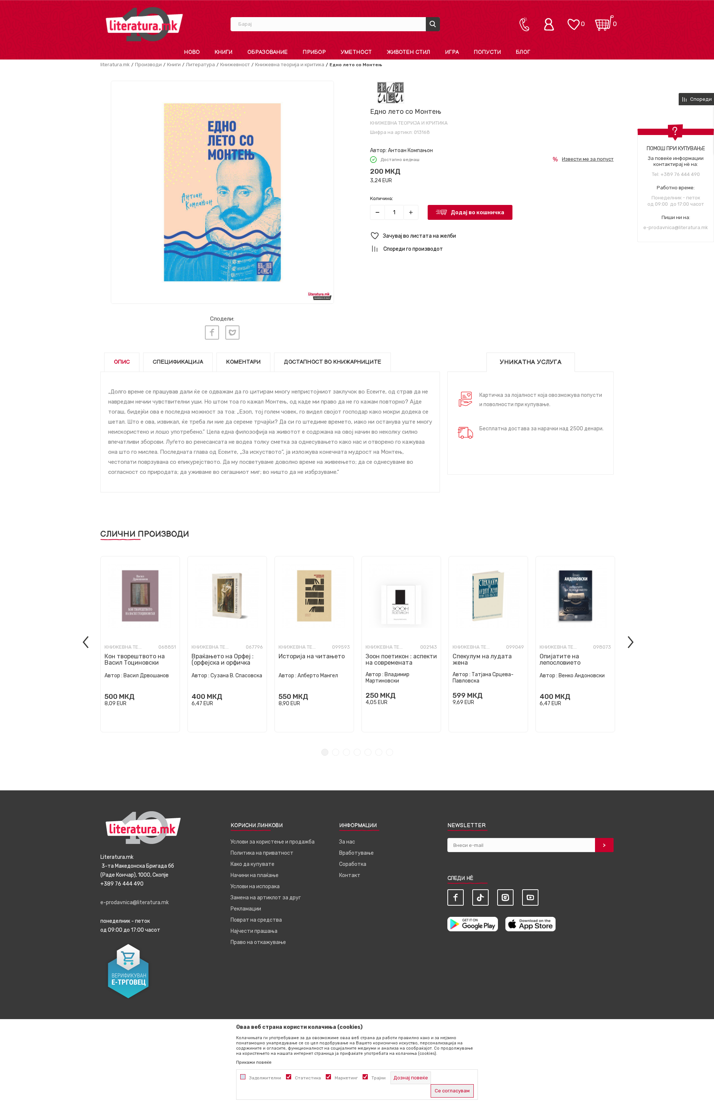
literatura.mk (115, 64)
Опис (122, 362)
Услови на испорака (255, 886)
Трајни (379, 1078)
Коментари (243, 362)
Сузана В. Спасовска (236, 675)
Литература (200, 64)
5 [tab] (368, 752)
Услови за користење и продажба (273, 842)
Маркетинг (346, 1078)
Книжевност (235, 64)
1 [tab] (324, 752)
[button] (492, 236)
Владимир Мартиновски (387, 677)
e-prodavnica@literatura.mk (675, 227)
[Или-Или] (390, 92)
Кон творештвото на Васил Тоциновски (134, 659)
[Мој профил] (550, 24)
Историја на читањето (312, 656)
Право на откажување (258, 942)
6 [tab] (378, 752)
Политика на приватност (262, 853)
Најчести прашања (254, 931)
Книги (174, 64)
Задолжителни (265, 1078)
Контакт (349, 875)
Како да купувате (252, 864)
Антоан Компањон (410, 150)
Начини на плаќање (255, 875)
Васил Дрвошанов (146, 675)
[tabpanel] (140, 644)
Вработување (356, 853)
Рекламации (246, 909)
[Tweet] (232, 332)
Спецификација (178, 362)
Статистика (308, 1078)
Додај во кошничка (477, 212)
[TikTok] (480, 897)
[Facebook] (212, 332)
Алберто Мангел (318, 675)
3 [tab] (346, 752)
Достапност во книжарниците (332, 362)
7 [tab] (389, 752)
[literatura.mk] (144, 24)
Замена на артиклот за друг (266, 898)
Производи (148, 64)
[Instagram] (505, 897)
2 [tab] (335, 752)
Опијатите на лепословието (560, 659)
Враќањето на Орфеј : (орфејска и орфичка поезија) (223, 662)
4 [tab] (357, 752)
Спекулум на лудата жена (482, 659)
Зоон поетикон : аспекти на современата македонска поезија (401, 662)
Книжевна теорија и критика (289, 64)
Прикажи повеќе (253, 1062)
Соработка (352, 864)
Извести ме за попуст (588, 159)
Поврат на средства (256, 920)
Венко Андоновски (582, 675)
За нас (347, 842)
